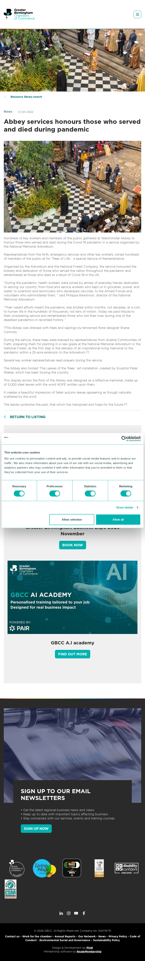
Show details (124, 507)
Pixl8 (89, 947)
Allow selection (72, 519)
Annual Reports (65, 936)
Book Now (72, 545)
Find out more (72, 654)
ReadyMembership (89, 951)
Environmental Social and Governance (64, 940)
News (8, 111)
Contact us (12, 936)
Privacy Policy (118, 936)
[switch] (54, 494)
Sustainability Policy (106, 940)
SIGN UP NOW (36, 829)
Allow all (118, 519)
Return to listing (28, 417)
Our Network (87, 936)
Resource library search (26, 96)
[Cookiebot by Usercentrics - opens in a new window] (124, 439)
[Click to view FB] (84, 913)
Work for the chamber (37, 936)
